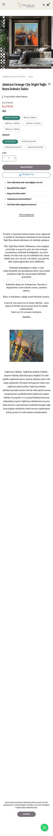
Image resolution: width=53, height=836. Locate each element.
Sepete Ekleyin (26, 167)
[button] (48, 5)
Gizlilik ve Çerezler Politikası (38, 805)
